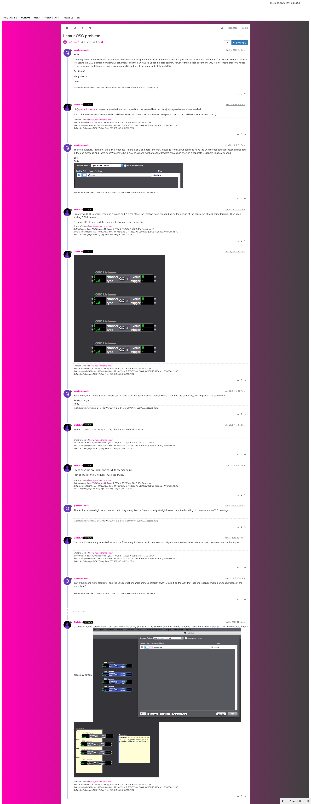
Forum (25, 17)
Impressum (293, 2)
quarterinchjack (81, 50)
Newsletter (71, 17)
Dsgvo (281, 2)
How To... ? (73, 41)
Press (272, 2)
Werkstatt (51, 17)
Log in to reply (239, 42)
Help (37, 17)
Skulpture (78, 104)
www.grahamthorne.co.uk (101, 119)
